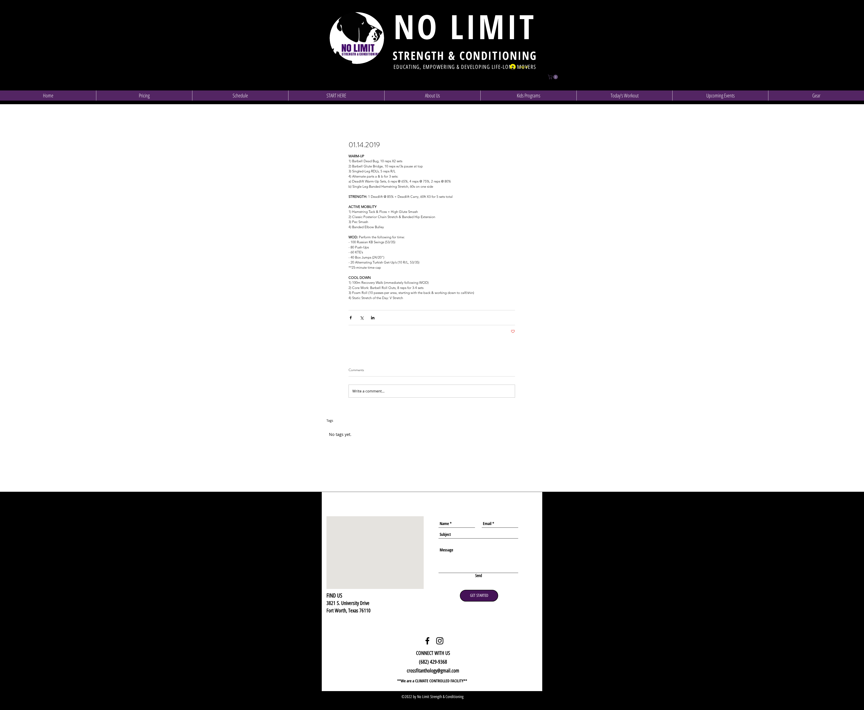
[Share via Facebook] (351, 318)
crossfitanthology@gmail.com (433, 670)
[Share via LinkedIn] (373, 318)
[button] (553, 77)
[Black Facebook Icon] (427, 641)
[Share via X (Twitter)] (362, 318)
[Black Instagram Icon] (440, 641)
